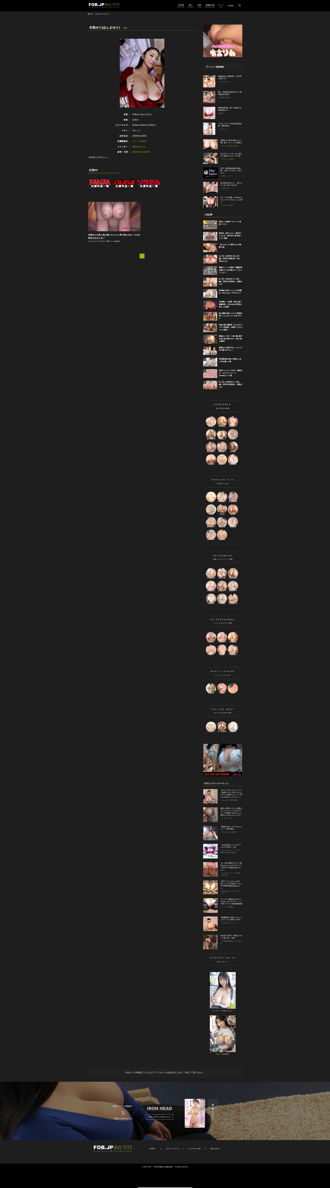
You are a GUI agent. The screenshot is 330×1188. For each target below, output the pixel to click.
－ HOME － (152, 1149)
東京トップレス (227, 176)
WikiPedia (137, 152)
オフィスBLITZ (139, 141)
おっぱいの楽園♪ (228, 159)
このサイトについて (172, 1149)
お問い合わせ (214, 1149)
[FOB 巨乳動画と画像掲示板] (104, 5)
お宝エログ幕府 (227, 205)
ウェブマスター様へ (195, 1149)
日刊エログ (226, 188)
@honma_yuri (138, 147)
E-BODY (146, 152)
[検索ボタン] (239, 5)
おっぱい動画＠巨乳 (229, 146)
